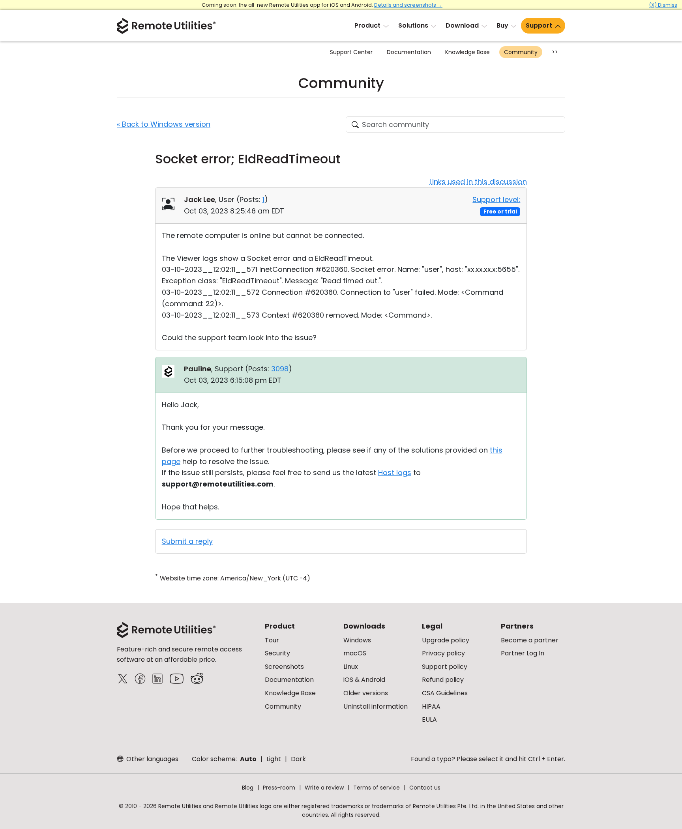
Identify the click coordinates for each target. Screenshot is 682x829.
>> (555, 52)
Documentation (409, 52)
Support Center (351, 52)
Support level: (496, 199)
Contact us (424, 788)
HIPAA (431, 706)
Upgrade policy (445, 640)
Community (521, 52)
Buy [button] (502, 25)
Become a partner (529, 640)
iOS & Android (364, 679)
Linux (350, 666)
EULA (429, 719)
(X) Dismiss (663, 5)
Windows (357, 640)
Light (273, 759)
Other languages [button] (151, 759)
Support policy (444, 666)
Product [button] (367, 25)
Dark (298, 759)
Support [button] (539, 25)
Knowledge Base (467, 52)
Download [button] (462, 25)
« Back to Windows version (163, 124)
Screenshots (284, 666)
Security (277, 653)
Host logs (394, 472)
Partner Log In (522, 653)
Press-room (279, 788)
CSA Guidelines (445, 693)
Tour (272, 640)
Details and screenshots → (408, 5)
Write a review (324, 788)
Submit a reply (187, 541)
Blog (247, 788)
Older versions (365, 693)
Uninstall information (375, 706)
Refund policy (443, 679)
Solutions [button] (413, 25)
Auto (248, 759)
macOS (354, 653)
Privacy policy (443, 653)
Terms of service (376, 788)
